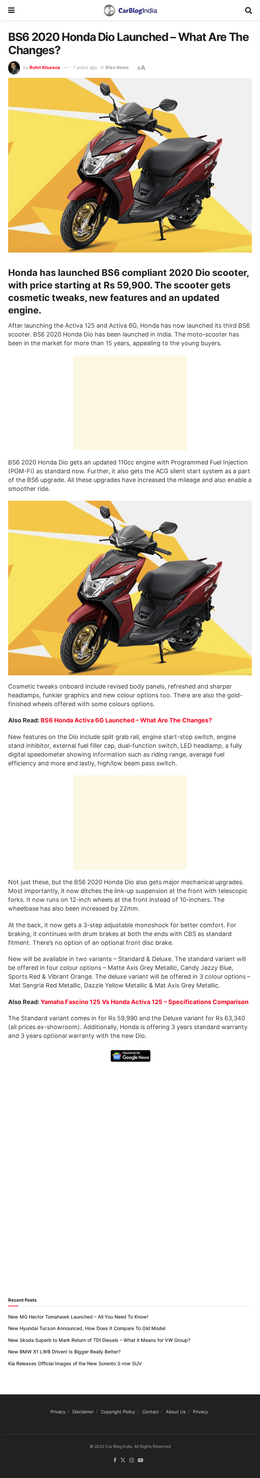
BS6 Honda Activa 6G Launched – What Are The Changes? (126, 720)
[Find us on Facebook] (114, 1460)
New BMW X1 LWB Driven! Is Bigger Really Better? (64, 1351)
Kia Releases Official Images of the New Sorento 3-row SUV (75, 1363)
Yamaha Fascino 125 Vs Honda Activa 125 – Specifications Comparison (144, 1001)
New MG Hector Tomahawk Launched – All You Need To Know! (78, 1317)
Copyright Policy (118, 1411)
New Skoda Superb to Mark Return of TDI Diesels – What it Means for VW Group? (99, 1340)
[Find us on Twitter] (123, 1460)
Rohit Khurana (44, 67)
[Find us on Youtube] (140, 1460)
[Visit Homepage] (130, 10)
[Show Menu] (11, 10)
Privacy (57, 1411)
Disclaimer (83, 1411)
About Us (176, 1411)
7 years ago (85, 67)
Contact (150, 1411)
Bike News (117, 67)
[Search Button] (248, 10)
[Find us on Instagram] (131, 1460)
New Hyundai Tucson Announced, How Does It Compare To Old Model (86, 1328)
